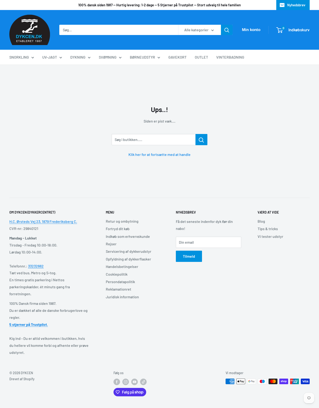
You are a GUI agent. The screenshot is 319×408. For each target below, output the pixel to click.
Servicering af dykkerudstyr (128, 251)
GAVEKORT (177, 57)
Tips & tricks (268, 228)
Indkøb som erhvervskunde (128, 236)
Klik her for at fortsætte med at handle (159, 154)
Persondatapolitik (120, 281)
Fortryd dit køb (118, 228)
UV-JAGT (49, 57)
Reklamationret (118, 289)
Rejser (111, 244)
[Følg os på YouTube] (134, 382)
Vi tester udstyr (270, 236)
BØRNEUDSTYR (142, 57)
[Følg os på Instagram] (125, 382)
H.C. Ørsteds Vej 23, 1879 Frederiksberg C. (43, 221)
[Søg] (227, 30)
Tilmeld (189, 256)
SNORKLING (19, 57)
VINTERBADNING (230, 57)
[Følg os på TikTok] (143, 382)
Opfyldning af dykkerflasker (128, 259)
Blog (261, 221)
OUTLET (201, 57)
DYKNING (77, 57)
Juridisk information (122, 297)
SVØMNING (108, 57)
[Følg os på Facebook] (116, 382)
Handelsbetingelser (122, 266)
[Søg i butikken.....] (201, 139)
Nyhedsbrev (296, 5)
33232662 (36, 266)
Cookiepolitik (117, 274)
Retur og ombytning (122, 221)
